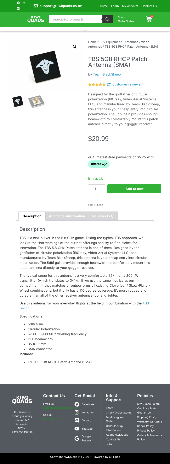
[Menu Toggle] (85, 29)
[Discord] (18, 9)
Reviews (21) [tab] (103, 216)
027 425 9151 (51, 418)
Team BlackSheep (107, 74)
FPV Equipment (111, 42)
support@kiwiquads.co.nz (59, 407)
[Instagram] (24, 3)
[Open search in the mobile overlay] (81, 19)
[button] (75, 46)
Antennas (131, 42)
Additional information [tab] (67, 216)
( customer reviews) (124, 84)
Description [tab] (32, 216)
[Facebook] (18, 3)
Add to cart (134, 189)
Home (92, 42)
